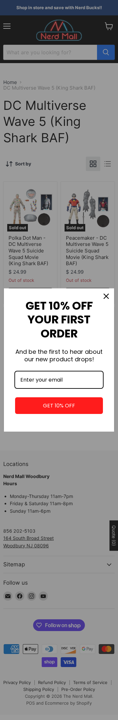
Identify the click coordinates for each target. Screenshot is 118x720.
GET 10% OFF (59, 405)
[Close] (106, 296)
